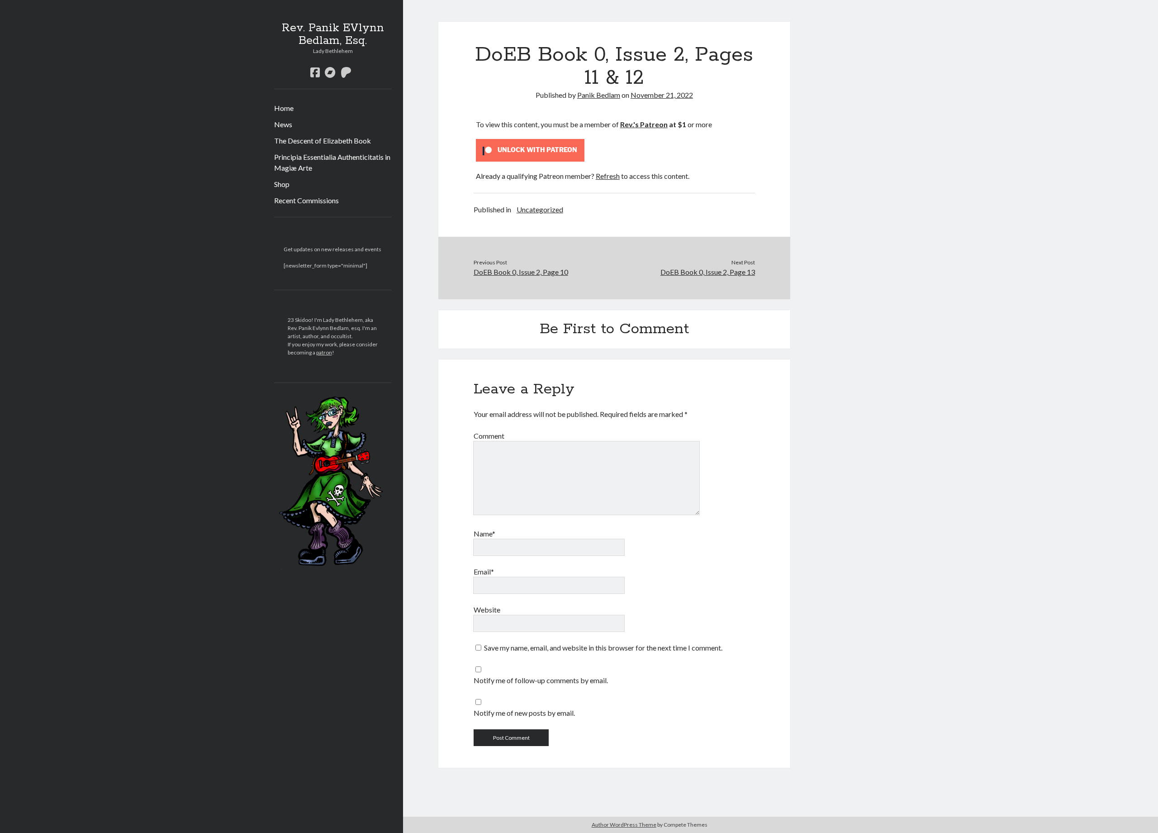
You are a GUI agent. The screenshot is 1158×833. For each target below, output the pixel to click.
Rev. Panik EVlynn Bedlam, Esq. (333, 34)
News (283, 124)
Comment (489, 435)
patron (324, 352)
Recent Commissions (306, 200)
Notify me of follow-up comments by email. (541, 680)
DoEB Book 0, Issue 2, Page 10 (521, 272)
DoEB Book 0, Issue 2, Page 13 (707, 272)
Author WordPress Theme (624, 824)
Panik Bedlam (598, 95)
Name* (484, 533)
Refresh (608, 176)
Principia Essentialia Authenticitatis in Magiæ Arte (332, 162)
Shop (282, 184)
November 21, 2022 (662, 95)
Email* (484, 571)
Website (487, 609)
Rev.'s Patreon (644, 124)
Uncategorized (540, 209)
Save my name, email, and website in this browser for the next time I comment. (603, 647)
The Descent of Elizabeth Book (322, 140)
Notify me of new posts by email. (524, 713)
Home (284, 108)
